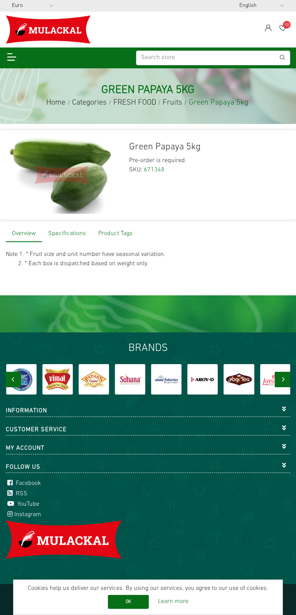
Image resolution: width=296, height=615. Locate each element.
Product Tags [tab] (115, 233)
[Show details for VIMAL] (58, 379)
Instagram (27, 515)
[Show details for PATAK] (94, 379)
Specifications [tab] (67, 233)
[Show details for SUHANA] (130, 379)
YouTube (27, 504)
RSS (20, 494)
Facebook (27, 483)
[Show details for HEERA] (21, 379)
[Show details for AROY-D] (202, 379)
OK (128, 602)
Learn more (173, 601)
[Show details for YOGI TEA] (239, 379)
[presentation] (13, 379)
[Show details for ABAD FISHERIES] (166, 379)
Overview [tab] (24, 233)
